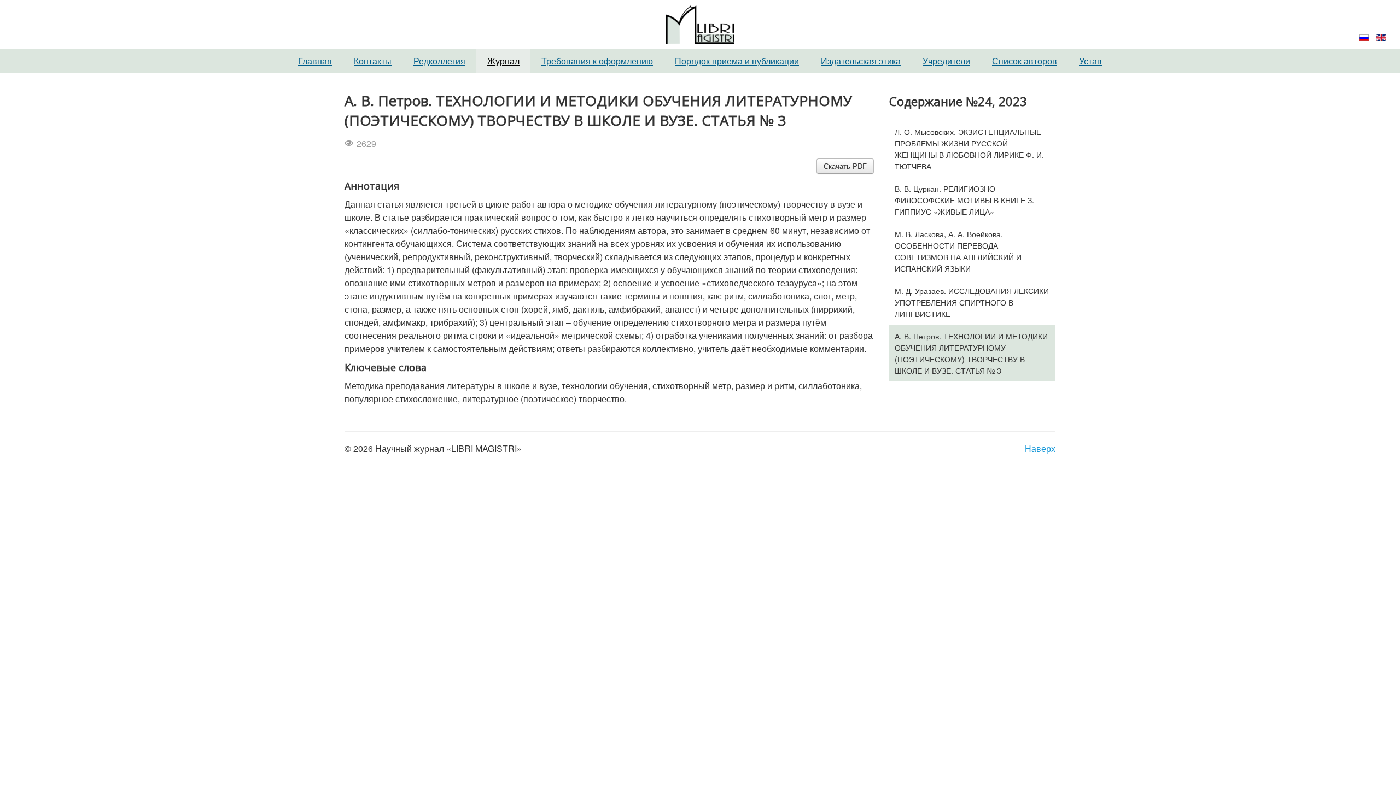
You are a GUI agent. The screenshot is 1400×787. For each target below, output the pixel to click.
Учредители (946, 61)
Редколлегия (439, 61)
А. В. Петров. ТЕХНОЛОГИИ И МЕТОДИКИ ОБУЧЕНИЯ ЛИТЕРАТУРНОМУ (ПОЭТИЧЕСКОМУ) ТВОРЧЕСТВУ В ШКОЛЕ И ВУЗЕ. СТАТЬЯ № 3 (971, 353)
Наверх (1040, 448)
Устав (1090, 61)
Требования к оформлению (597, 61)
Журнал (503, 61)
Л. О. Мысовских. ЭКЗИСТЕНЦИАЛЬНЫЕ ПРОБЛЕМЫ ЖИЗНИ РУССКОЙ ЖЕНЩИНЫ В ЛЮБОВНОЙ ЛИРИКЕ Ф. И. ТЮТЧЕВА (969, 149)
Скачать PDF (845, 166)
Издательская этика (861, 61)
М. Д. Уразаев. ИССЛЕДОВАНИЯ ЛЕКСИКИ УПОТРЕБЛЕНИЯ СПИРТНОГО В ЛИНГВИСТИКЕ (972, 302)
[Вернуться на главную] (700, 23)
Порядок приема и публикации (737, 61)
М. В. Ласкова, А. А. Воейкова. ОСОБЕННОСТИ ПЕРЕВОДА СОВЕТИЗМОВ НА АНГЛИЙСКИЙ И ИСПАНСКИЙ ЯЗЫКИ (958, 251)
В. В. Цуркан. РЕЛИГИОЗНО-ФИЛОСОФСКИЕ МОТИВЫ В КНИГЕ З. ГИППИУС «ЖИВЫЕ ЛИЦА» (964, 200)
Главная (315, 61)
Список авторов (1024, 61)
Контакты (373, 61)
